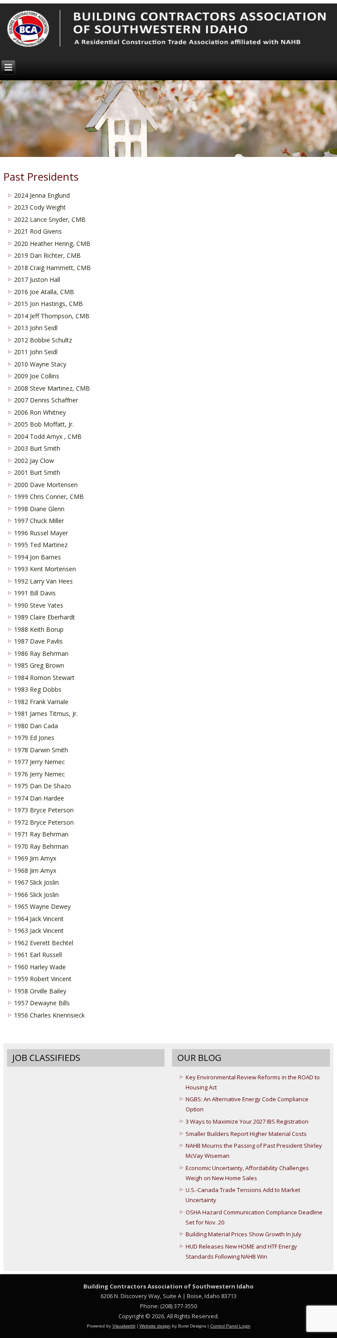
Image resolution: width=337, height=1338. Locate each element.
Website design (155, 1326)
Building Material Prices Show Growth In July (243, 1234)
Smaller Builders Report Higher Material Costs (246, 1134)
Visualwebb (124, 1326)
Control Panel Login (230, 1326)
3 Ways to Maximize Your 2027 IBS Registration (247, 1121)
